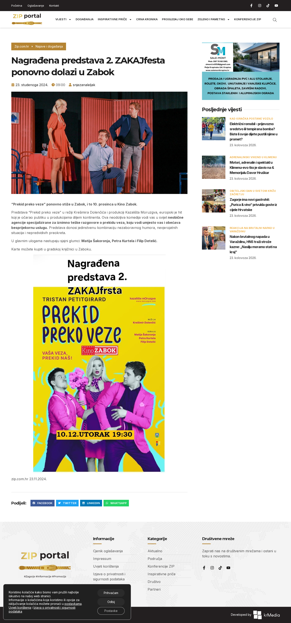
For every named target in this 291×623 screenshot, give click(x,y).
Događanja (85, 19)
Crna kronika (147, 19)
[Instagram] (259, 5)
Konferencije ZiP (247, 19)
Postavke (111, 611)
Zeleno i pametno (211, 19)
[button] (42, 503)
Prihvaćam (111, 593)
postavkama (73, 604)
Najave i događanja (49, 46)
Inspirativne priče (112, 19)
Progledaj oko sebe (177, 19)
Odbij (111, 602)
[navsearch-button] (272, 19)
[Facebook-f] (251, 5)
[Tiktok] (268, 5)
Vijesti (60, 19)
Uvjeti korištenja (20, 607)
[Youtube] (276, 5)
